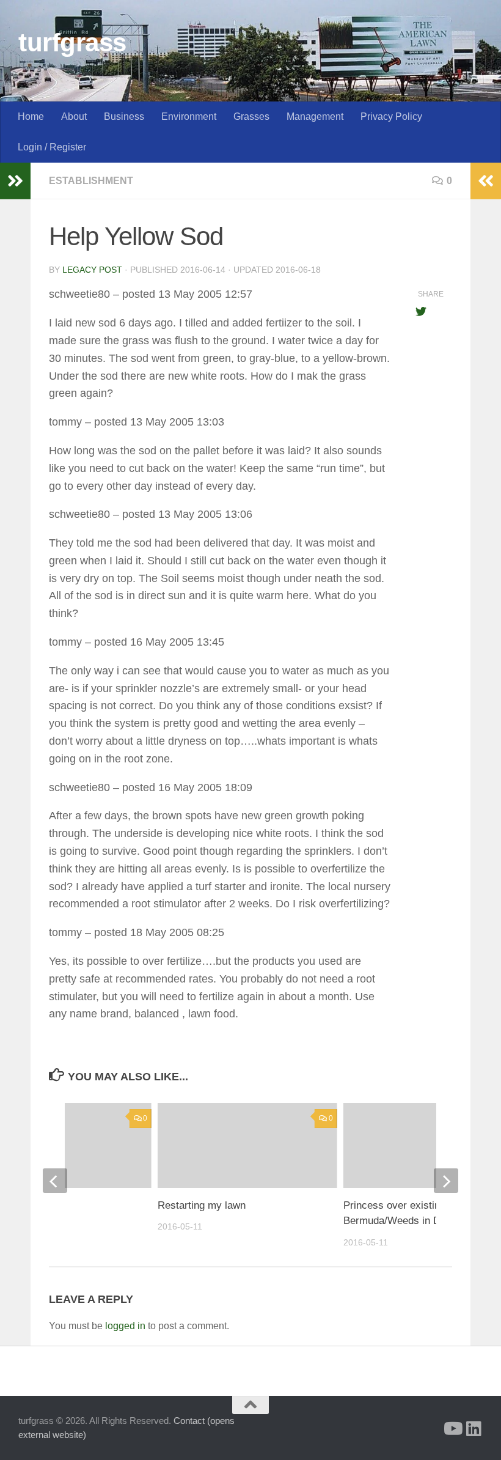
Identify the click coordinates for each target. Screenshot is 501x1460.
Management (315, 116)
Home (31, 116)
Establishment (91, 180)
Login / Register (52, 147)
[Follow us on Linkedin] (474, 1428)
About (74, 116)
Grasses (251, 116)
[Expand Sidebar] (15, 181)
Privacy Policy (391, 116)
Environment (188, 116)
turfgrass (72, 42)
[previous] (55, 1180)
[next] (446, 1180)
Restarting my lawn (202, 1205)
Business (124, 116)
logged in (125, 1326)
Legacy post (92, 270)
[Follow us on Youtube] (452, 1428)
